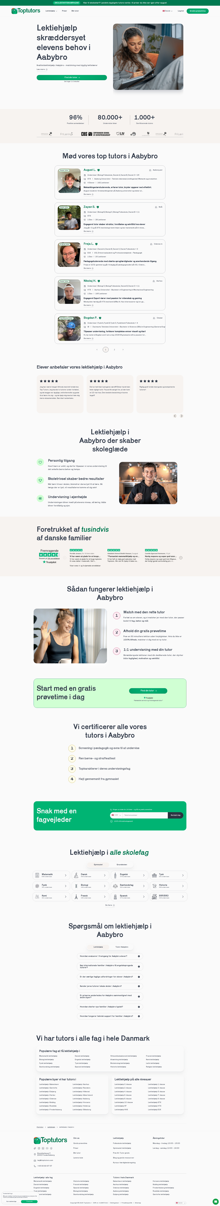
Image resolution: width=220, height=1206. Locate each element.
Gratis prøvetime (80, 1143)
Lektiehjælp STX (154, 1102)
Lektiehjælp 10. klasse (124, 1102)
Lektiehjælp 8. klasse (123, 1099)
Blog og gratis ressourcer (123, 1158)
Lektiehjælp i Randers (81, 1088)
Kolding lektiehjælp (160, 1185)
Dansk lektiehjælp (82, 1056)
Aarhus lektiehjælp (120, 1185)
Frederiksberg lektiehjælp (163, 1188)
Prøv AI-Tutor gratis (121, 1153)
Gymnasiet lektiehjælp (122, 1148)
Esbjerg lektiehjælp (120, 1194)
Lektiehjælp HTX (154, 1106)
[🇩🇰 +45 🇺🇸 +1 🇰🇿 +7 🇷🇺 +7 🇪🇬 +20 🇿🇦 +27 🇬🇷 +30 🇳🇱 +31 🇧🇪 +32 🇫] (116, 815)
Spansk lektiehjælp (82, 1067)
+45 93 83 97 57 (44, 1166)
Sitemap (138, 1203)
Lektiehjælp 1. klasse (156, 1084)
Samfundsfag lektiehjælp (49, 1067)
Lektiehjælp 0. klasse (123, 1084)
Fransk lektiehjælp (153, 1056)
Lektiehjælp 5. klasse (156, 1092)
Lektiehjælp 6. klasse (123, 1095)
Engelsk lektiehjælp (82, 1060)
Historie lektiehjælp (118, 1067)
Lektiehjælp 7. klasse (156, 1095)
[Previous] (175, 416)
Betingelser (114, 1203)
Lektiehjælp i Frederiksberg (50, 1110)
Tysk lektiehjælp (81, 1063)
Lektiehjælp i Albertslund (83, 1095)
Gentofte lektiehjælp (161, 1194)
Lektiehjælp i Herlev (47, 1095)
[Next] (181, 416)
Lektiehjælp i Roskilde (48, 1106)
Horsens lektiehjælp (161, 1181)
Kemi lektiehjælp (152, 1060)
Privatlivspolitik (127, 1203)
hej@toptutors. (43, 1160)
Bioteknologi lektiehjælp (120, 1063)
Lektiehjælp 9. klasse (156, 1099)
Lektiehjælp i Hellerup (81, 1106)
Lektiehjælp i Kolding (47, 1102)
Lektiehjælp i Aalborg (81, 1099)
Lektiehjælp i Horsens (81, 1102)
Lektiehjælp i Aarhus (81, 1084)
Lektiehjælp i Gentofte (48, 1088)
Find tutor (40, 1127)
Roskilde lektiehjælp (161, 1191)
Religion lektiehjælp (154, 1067)
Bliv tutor (77, 1153)
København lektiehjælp (122, 1181)
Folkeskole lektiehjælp (122, 1143)
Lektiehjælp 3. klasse (156, 1088)
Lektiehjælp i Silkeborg (82, 1110)
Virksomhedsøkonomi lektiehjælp (123, 1056)
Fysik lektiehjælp (45, 1063)
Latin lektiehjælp (152, 1063)
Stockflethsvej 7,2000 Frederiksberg (45, 1154)
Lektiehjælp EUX (154, 1110)
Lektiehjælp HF (121, 1106)
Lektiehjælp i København (49, 1084)
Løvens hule (78, 1158)
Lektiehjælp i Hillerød (81, 1092)
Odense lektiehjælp (121, 1188)
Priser (75, 1148)
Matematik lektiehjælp (48, 1056)
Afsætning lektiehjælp (119, 1060)
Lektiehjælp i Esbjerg (47, 1092)
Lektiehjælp (51, 1127)
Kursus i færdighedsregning (124, 1163)
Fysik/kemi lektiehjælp (42, 1194)
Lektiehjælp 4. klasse (123, 1092)
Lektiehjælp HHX (121, 1110)
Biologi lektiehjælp (46, 1060)
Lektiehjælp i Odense (47, 1099)
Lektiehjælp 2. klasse (123, 1088)
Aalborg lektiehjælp (121, 1191)
